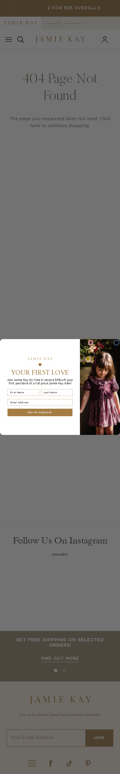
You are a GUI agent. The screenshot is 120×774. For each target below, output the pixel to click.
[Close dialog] (116, 342)
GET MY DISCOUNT (40, 412)
